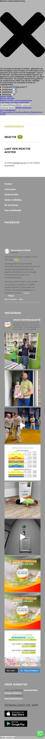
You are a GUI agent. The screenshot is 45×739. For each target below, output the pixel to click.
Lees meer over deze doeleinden (14, 102)
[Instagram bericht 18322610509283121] (22, 574)
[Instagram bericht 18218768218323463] (22, 425)
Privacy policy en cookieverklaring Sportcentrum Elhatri (21, 113)
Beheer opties (6, 96)
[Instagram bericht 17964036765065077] (22, 648)
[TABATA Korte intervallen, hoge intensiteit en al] (22, 537)
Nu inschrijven (11, 205)
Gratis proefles (11, 194)
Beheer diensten (7, 98)
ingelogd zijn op (19, 162)
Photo (11, 295)
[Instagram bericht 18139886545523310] (22, 611)
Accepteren (4, 105)
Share (21, 299)
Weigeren (13, 105)
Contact (8, 184)
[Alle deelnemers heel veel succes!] (22, 463)
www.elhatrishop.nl (13, 698)
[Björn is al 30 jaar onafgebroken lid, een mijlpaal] (22, 388)
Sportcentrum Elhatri (20, 250)
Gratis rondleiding (13, 199)
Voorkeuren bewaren (7, 108)
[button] (22, 35)
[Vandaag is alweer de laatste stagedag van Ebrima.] (22, 351)
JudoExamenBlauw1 (14, 126)
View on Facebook (10, 299)
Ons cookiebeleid (8, 110)
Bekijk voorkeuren (23, 105)
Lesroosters (10, 189)
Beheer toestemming (7, 737)
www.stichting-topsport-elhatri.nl (21, 691)
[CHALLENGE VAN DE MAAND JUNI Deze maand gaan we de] (22, 500)
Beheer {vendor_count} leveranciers (16, 100)
